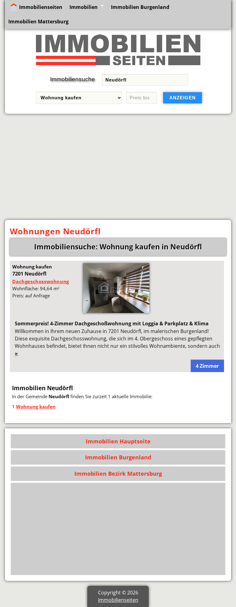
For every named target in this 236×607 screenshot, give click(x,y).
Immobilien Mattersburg (38, 21)
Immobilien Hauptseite (118, 441)
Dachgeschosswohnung (40, 281)
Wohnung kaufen (36, 406)
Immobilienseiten (40, 7)
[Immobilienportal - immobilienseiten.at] (118, 66)
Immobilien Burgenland (140, 7)
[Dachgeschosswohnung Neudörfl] (116, 311)
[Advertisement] (118, 167)
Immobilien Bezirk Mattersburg (118, 473)
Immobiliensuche (72, 79)
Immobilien (83, 7)
